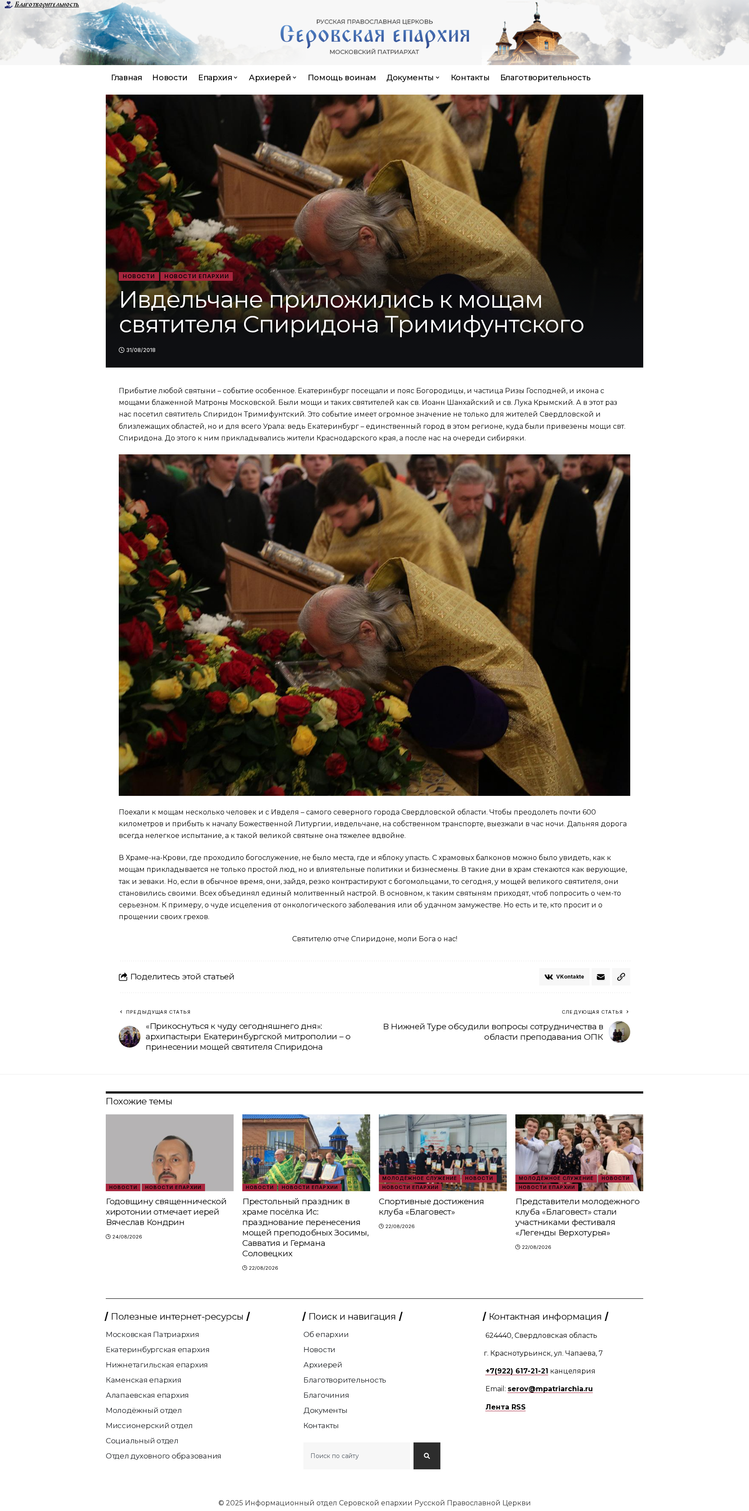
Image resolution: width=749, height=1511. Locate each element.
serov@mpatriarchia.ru (550, 1389)
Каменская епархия (144, 1380)
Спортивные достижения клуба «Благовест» (431, 1206)
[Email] (601, 976)
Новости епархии (196, 276)
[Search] (427, 1455)
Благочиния (326, 1395)
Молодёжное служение (419, 1178)
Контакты (321, 1425)
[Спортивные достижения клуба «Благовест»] (443, 1152)
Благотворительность (46, 4)
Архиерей (322, 1364)
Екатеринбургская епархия (158, 1349)
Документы (325, 1410)
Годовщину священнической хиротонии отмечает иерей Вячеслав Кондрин (166, 1211)
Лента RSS (505, 1407)
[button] (621, 976)
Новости (139, 276)
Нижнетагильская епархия (157, 1364)
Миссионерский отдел (149, 1425)
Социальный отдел (142, 1440)
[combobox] (356, 1455)
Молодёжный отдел (144, 1410)
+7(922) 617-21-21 (516, 1371)
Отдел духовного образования (163, 1456)
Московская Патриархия (152, 1334)
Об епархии (326, 1334)
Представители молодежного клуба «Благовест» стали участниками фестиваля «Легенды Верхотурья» (577, 1217)
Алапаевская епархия (147, 1395)
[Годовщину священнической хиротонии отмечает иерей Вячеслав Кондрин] (170, 1152)
